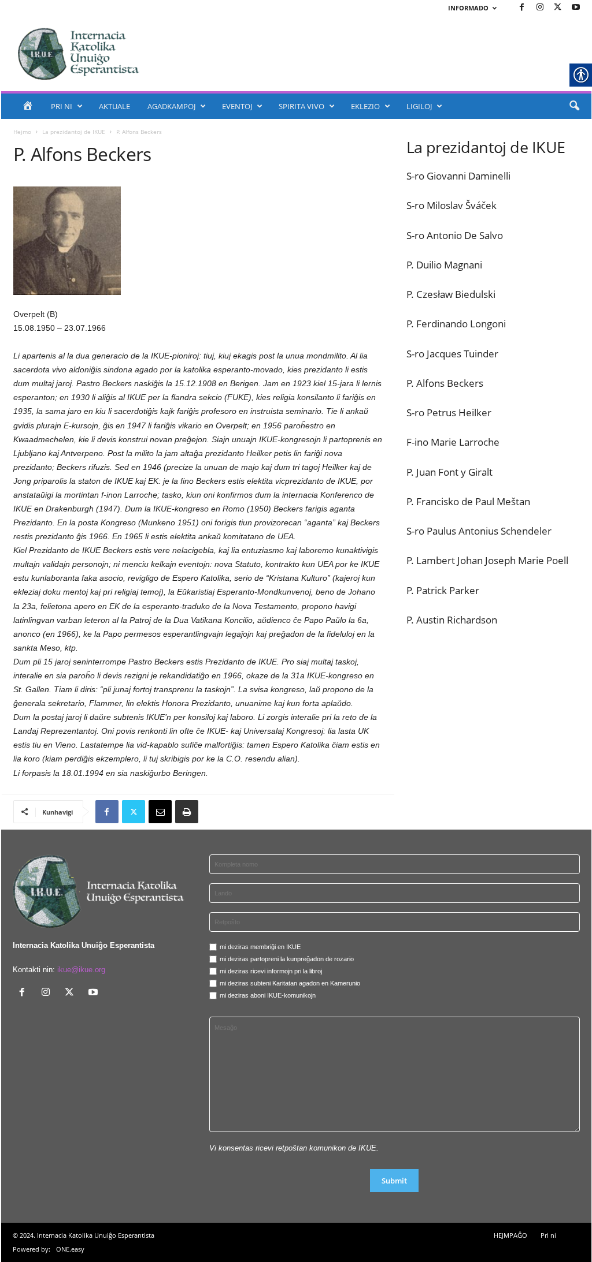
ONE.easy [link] (70, 1249)
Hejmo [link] (22, 132)
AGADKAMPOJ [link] (171, 106)
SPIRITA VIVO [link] (301, 106)
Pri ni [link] (548, 1235)
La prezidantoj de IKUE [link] (73, 132)
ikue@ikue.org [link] (81, 969)
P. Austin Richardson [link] (451, 619)
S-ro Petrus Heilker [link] (448, 412)
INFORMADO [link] (468, 7)
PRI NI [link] (61, 106)
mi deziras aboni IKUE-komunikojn (268, 995)
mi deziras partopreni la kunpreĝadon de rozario (287, 958)
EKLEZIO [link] (365, 106)
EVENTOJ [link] (237, 106)
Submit (394, 1180)
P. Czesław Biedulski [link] (450, 294)
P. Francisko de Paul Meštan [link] (468, 501)
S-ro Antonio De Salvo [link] (454, 235)
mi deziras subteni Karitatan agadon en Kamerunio (290, 983)
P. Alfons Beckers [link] (444, 383)
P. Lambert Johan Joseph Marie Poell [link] (487, 560)
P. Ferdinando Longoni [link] (456, 323)
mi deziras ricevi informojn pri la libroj (271, 971)
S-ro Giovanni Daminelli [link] (458, 175)
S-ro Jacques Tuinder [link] (452, 353)
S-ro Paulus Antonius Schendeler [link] (479, 530)
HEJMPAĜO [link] (510, 1235)
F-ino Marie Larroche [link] (453, 442)
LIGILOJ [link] (419, 106)
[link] (522, 8)
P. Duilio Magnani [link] (444, 264)
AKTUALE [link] (114, 106)
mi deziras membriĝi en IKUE (260, 946)
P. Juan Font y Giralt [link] (449, 472)
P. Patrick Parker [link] (442, 590)
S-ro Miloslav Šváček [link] (451, 205)
